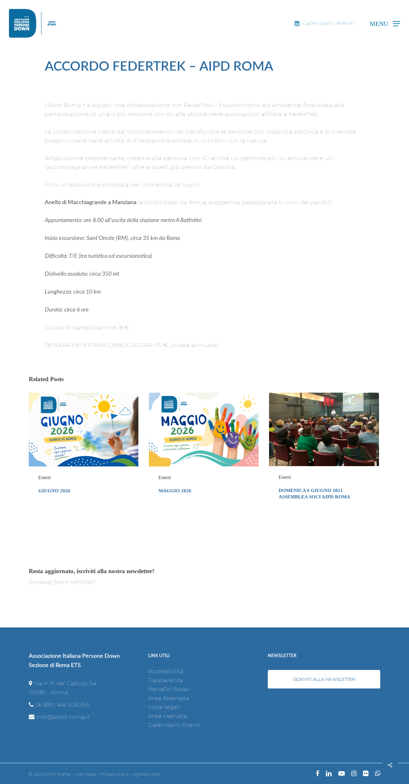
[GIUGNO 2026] (83, 451)
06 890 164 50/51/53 (62, 704)
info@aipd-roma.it (63, 716)
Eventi (44, 478)
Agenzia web (146, 774)
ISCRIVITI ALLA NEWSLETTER (324, 679)
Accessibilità (165, 671)
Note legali (164, 707)
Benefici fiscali (168, 689)
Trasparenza (165, 680)
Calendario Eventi (174, 724)
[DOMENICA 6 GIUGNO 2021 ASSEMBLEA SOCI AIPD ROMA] (324, 451)
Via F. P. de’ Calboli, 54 (65, 683)
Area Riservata (168, 698)
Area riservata (167, 715)
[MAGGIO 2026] (204, 451)
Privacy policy (114, 774)
